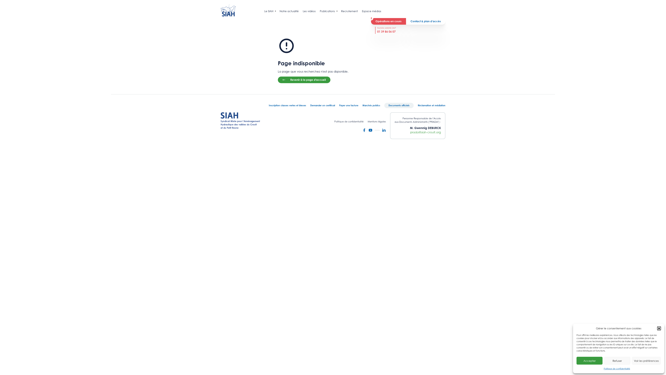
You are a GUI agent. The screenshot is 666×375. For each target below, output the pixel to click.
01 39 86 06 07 (386, 31)
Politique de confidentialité (617, 368)
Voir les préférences (646, 360)
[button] (659, 328)
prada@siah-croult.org (425, 132)
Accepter (589, 360)
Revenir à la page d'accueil (308, 79)
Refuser (617, 360)
